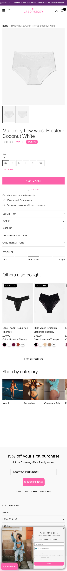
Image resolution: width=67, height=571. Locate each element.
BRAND (6, 512)
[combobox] (36, 548)
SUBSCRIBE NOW (33, 482)
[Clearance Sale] (54, 389)
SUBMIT (49, 563)
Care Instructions (13, 242)
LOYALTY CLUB (9, 519)
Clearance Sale (52, 403)
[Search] (9, 10)
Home (5, 26)
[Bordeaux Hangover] (14, 345)
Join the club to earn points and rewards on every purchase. (37, 2)
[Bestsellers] (33, 389)
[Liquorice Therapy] (4, 345)
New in (6, 403)
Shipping (7, 228)
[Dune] (45, 345)
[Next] (57, 66)
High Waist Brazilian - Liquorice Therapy (46, 329)
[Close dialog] (63, 529)
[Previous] (10, 66)
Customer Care (11, 505)
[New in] (12, 389)
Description (9, 214)
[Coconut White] (9, 345)
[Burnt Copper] (18, 345)
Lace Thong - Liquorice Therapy (15, 329)
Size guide (7, 169)
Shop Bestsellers (33, 359)
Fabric (6, 221)
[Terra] (49, 345)
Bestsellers (29, 403)
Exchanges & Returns (14, 235)
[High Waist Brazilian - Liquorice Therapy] (49, 303)
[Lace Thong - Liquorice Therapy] (17, 303)
